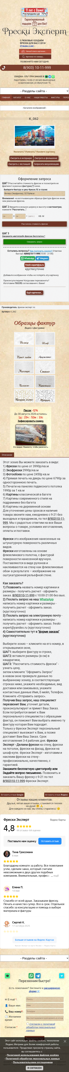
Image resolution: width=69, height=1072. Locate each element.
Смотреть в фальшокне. (46, 158)
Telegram (43, 258)
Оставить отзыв (12, 795)
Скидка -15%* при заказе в (29, 76)
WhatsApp (29, 258)
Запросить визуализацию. (46, 164)
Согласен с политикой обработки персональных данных (40, 1027)
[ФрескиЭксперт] (34, 31)
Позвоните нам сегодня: (34, 61)
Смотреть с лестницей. (19, 164)
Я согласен (34, 1068)
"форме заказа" (48, 631)
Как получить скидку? (41, 251)
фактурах (28, 186)
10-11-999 (37, 67)
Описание (7, 455)
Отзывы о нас (27, 46)
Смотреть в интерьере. (21, 158)
